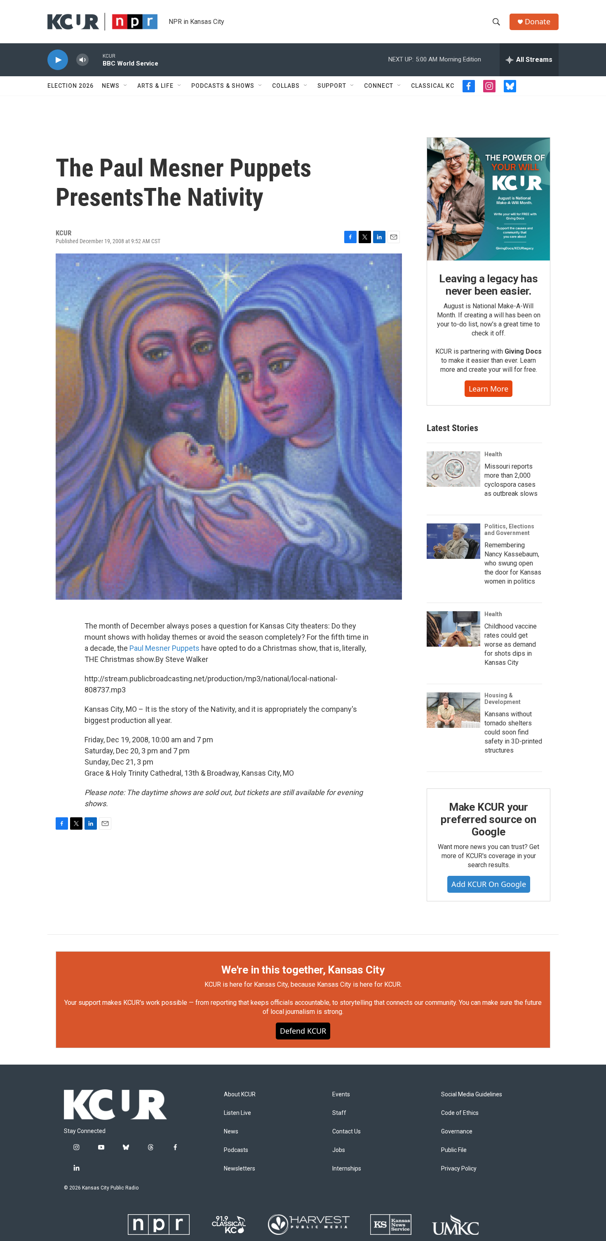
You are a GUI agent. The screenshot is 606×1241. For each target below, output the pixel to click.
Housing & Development (502, 698)
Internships (346, 1169)
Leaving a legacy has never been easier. (488, 284)
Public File (454, 1150)
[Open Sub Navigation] (125, 85)
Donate (537, 21)
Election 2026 (70, 85)
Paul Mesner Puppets (164, 648)
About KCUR (240, 1094)
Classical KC (432, 85)
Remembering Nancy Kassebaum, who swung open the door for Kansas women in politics (512, 563)
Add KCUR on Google (488, 884)
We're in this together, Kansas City (303, 970)
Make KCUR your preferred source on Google (488, 819)
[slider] (95, 59)
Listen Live (237, 1113)
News (111, 85)
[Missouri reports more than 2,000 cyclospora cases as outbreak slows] (453, 469)
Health (493, 454)
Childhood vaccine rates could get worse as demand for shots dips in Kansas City (510, 644)
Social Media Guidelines (471, 1094)
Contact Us (346, 1131)
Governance (456, 1131)
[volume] (82, 60)
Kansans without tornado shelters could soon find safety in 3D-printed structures (513, 732)
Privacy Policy (459, 1169)
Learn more (488, 389)
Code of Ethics (460, 1113)
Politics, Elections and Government (509, 529)
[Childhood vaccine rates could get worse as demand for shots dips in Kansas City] (453, 629)
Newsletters (239, 1169)
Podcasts (236, 1150)
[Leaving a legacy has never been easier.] (488, 199)
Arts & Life (155, 85)
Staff (339, 1113)
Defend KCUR (303, 1031)
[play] (57, 60)
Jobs (338, 1150)
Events (341, 1094)
